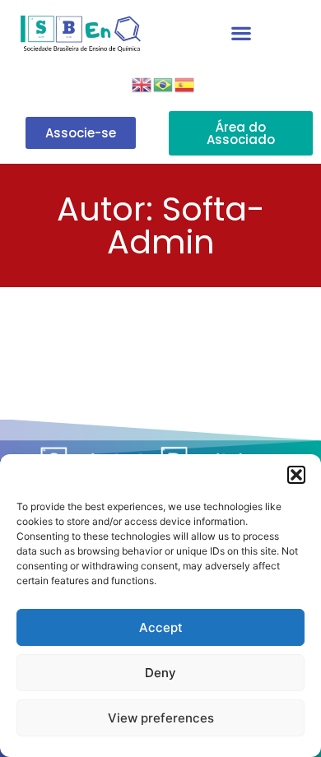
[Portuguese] (163, 83)
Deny (160, 672)
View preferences (161, 718)
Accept (161, 627)
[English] (142, 83)
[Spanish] (185, 83)
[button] (296, 475)
